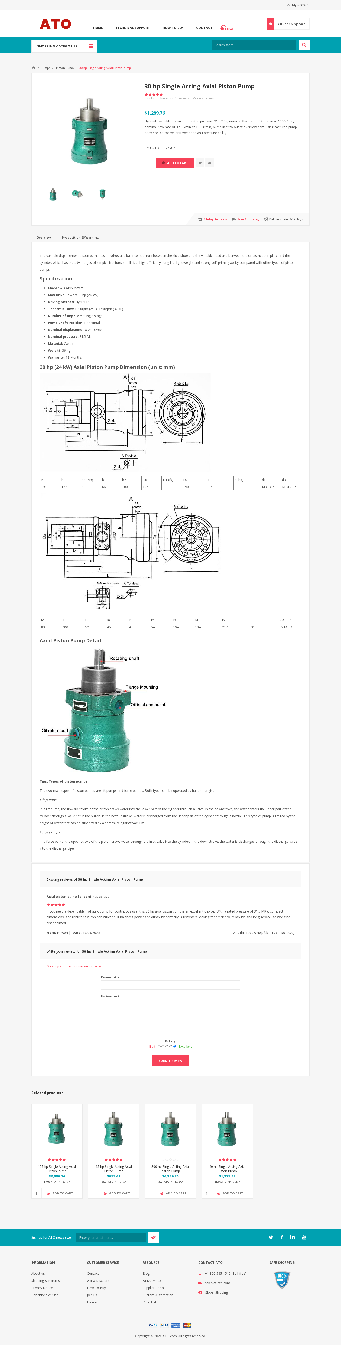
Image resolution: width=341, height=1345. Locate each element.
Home (98, 27)
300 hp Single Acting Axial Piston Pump (170, 1168)
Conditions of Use (44, 1295)
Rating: (170, 1041)
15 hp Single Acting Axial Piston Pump (114, 1168)
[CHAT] (227, 27)
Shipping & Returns (45, 1280)
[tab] (43, 237)
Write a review (203, 98)
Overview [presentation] (43, 237)
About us (38, 1273)
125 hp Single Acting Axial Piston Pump (57, 1168)
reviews (182, 98)
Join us (92, 1295)
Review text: (110, 996)
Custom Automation (158, 1295)
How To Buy (173, 27)
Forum (92, 1302)
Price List (149, 1302)
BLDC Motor (152, 1280)
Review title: (110, 977)
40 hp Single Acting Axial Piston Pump (227, 1168)
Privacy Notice (42, 1288)
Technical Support (133, 27)
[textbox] (254, 45)
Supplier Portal (153, 1288)
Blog (146, 1273)
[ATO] (33, 67)
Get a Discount (98, 1280)
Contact (204, 27)
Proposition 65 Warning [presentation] (80, 237)
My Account (301, 5)
